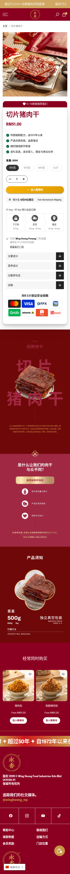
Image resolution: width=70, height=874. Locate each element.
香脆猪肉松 (51, 705)
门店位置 (42, 843)
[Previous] (9, 64)
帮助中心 (8, 830)
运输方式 (42, 837)
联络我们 (42, 830)
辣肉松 (18, 705)
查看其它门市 (17, 246)
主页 (5, 25)
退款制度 (8, 837)
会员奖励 (8, 843)
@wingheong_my (15, 799)
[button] (14, 867)
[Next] (61, 64)
